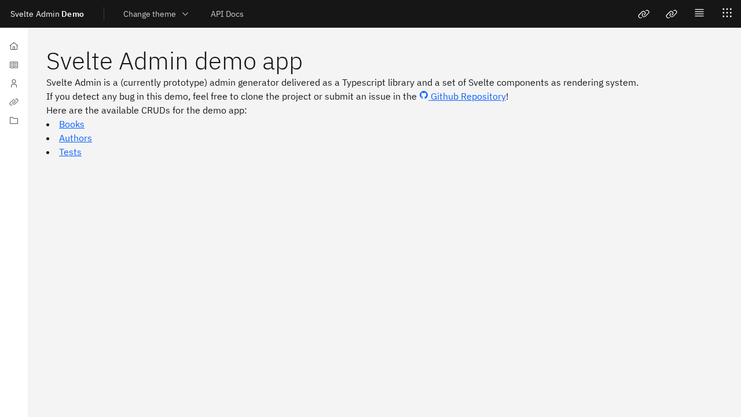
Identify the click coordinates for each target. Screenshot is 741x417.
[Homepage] (14, 46)
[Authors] (14, 83)
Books (72, 124)
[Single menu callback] (671, 14)
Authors (75, 138)
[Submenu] (14, 120)
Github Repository (467, 96)
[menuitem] (227, 13)
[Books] (14, 65)
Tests (70, 152)
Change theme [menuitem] (149, 14)
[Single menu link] (644, 14)
